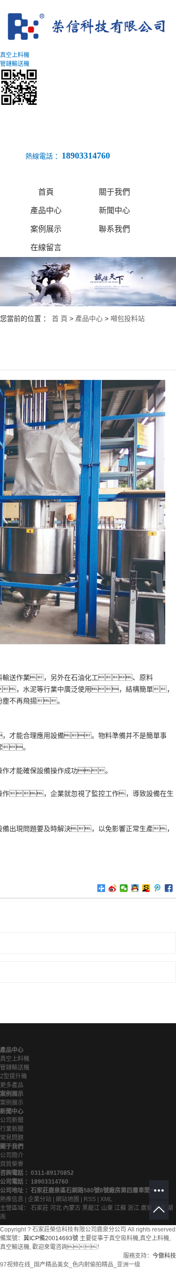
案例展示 (46, 229)
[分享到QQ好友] (135, 888)
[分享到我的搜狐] (146, 888)
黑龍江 (91, 1208)
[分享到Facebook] (169, 888)
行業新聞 (11, 1129)
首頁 (46, 192)
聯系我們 (114, 229)
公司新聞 (11, 1120)
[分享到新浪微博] (113, 888)
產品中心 (46, 210)
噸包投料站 (127, 318)
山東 (107, 1208)
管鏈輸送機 (14, 1067)
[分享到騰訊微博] (158, 888)
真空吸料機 (123, 1238)
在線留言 (46, 247)
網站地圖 (67, 1199)
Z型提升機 (13, 1076)
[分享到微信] (124, 888)
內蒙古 (72, 1208)
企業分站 (39, 1199)
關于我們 (114, 192)
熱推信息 (11, 1199)
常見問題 (11, 1137)
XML (106, 1199)
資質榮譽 (11, 1164)
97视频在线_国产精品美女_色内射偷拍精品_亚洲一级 (70, 1264)
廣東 (147, 1208)
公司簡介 (11, 1155)
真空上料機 (14, 1058)
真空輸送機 (14, 1247)
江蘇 (120, 1208)
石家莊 (39, 1208)
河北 (56, 1208)
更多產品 (11, 1085)
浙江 (133, 1208)
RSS (90, 1199)
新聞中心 (114, 210)
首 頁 (59, 318)
